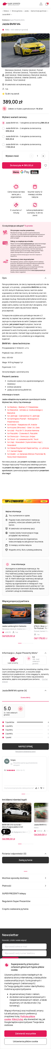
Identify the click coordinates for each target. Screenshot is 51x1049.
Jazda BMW (6, 14)
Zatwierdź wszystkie (25, 1033)
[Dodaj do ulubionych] (45, 165)
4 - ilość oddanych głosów (18, 30)
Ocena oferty (25, 697)
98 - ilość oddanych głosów (36, 661)
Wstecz (6, 11)
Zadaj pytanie (25, 860)
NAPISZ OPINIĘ (25, 746)
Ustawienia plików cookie (25, 1041)
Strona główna (17, 11)
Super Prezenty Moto (17, 20)
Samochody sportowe (38, 11)
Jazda (26, 11)
